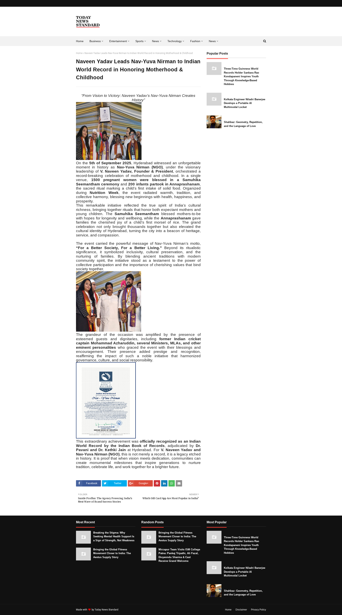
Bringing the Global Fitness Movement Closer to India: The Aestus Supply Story (112, 553)
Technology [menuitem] (174, 41)
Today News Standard (106, 609)
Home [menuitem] (80, 41)
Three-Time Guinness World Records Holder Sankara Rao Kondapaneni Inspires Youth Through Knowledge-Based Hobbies (241, 76)
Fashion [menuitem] (195, 41)
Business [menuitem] (95, 41)
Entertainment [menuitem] (118, 41)
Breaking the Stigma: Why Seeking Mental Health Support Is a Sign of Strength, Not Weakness (113, 536)
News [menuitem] (155, 41)
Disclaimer (241, 609)
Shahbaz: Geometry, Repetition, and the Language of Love (243, 124)
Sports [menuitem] (139, 41)
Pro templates (129, 609)
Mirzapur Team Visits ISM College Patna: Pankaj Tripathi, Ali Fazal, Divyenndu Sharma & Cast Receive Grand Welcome (179, 555)
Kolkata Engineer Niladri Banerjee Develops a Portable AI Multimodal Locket (244, 103)
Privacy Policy (258, 609)
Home (79, 53)
